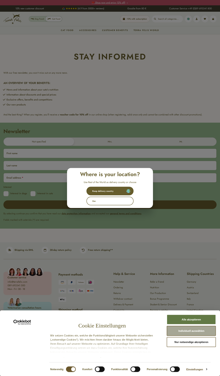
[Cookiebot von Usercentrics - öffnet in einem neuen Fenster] (22, 322)
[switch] (100, 369)
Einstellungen (194, 369)
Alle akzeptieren (191, 319)
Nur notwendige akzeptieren (191, 342)
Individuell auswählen (191, 330)
